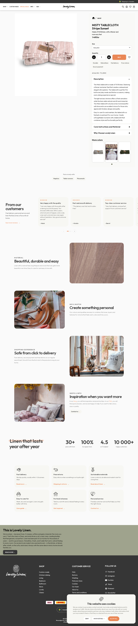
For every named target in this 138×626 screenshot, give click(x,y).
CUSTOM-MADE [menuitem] (13, 6)
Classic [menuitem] (41, 593)
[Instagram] (106, 576)
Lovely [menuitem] (41, 590)
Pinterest (111, 588)
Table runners (68, 178)
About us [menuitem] (75, 590)
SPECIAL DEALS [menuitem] (24, 6)
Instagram (111, 576)
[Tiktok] (106, 584)
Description (99, 79)
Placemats (81, 178)
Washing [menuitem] (75, 578)
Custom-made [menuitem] (44, 572)
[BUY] (119, 57)
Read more (20, 484)
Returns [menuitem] (74, 575)
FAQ (110, 401)
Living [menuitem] (41, 578)
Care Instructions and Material (107, 127)
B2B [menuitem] (38, 6)
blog (75, 401)
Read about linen (97, 484)
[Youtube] (106, 580)
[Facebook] (106, 572)
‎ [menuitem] (44, 569)
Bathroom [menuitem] (42, 584)
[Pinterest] (106, 589)
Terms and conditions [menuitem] (79, 593)
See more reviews (13, 223)
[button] (130, 7)
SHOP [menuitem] (4, 6)
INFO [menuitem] (32, 6)
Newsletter (111, 593)
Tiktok (110, 584)
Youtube (111, 580)
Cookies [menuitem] (75, 584)
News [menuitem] (41, 587)
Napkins (56, 178)
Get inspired (58, 508)
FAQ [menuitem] (73, 572)
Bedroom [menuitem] (42, 581)
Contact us (75, 411)
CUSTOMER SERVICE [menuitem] (81, 566)
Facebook (111, 572)
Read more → (10, 552)
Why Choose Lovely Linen (104, 133)
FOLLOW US (110, 566)
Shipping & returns (60, 484)
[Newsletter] (106, 593)
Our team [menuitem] (75, 587)
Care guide (20, 508)
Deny (87, 619)
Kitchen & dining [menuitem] (44, 575)
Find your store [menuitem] (77, 581)
